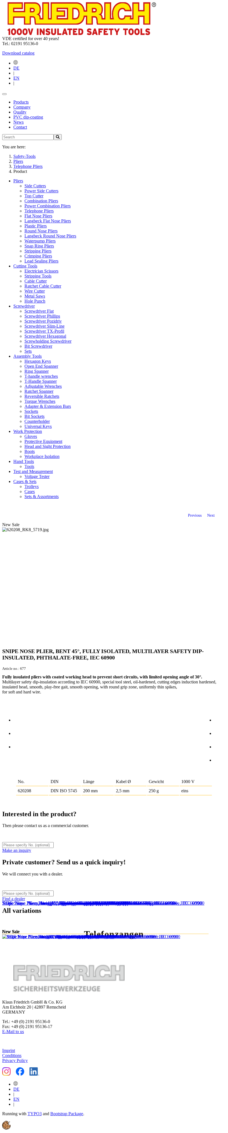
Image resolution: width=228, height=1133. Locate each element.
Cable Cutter (35, 281)
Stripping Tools (37, 276)
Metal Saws (34, 296)
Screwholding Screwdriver (47, 341)
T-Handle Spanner (40, 381)
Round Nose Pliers (41, 231)
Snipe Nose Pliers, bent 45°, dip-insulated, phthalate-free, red (64, 903)
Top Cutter (33, 195)
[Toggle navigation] (4, 94)
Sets (28, 351)
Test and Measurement (33, 471)
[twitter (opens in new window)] (220, 732)
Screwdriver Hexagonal (45, 336)
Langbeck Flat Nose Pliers (47, 221)
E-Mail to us (13, 1031)
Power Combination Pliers (47, 205)
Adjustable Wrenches (43, 386)
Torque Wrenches (39, 401)
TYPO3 (35, 1113)
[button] (6, 1128)
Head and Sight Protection (47, 446)
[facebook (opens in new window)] (220, 719)
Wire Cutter (34, 291)
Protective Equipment (43, 441)
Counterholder (37, 421)
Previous (195, 515)
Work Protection (27, 431)
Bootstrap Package (66, 1113)
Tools (29, 466)
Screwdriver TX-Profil (44, 331)
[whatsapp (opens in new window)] (220, 759)
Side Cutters (35, 185)
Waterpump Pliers (40, 241)
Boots (29, 451)
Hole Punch (34, 301)
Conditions (11, 1055)
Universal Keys (38, 426)
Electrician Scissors (41, 271)
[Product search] (58, 137)
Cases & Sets (24, 481)
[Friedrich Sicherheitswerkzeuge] (79, 33)
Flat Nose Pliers (38, 216)
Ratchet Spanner (38, 391)
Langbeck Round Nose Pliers (50, 236)
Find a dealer (13, 898)
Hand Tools (23, 461)
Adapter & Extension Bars (47, 406)
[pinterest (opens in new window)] (220, 745)
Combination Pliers (41, 200)
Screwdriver (24, 306)
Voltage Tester (36, 476)
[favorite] (19, 745)
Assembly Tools (27, 356)
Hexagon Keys (37, 361)
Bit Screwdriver (38, 346)
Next (211, 515)
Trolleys (31, 486)
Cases (29, 491)
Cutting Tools (25, 266)
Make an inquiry (16, 850)
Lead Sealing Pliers (41, 261)
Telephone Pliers (39, 211)
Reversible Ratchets (41, 396)
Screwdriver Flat (39, 311)
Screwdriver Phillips (42, 316)
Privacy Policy (15, 1060)
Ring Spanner (36, 371)
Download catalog (18, 53)
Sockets (31, 411)
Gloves (30, 436)
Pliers (18, 180)
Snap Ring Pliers (39, 246)
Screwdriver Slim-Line (44, 326)
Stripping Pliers (37, 251)
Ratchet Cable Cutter (42, 286)
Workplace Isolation (42, 456)
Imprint (8, 1050)
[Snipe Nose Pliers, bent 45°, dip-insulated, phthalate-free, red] (66, 936)
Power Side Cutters (41, 190)
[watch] (19, 732)
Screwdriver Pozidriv (43, 321)
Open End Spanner (41, 366)
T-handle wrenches (41, 376)
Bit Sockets (34, 416)
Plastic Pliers (35, 226)
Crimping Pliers (38, 256)
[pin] (19, 719)
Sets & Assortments (41, 496)
